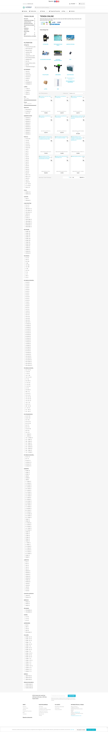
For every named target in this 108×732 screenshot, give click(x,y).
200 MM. (28, 253)
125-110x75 (28, 356)
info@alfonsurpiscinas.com (76, 715)
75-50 (27, 302)
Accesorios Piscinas (28, 23)
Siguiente (82, 177)
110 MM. (28, 245)
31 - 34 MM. (28, 490)
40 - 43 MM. (29, 494)
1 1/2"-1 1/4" (28, 377)
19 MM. (28, 539)
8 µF (27, 154)
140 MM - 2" (28, 667)
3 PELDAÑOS (29, 610)
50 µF (27, 173)
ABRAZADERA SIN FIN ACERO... (62, 171)
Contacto (24, 714)
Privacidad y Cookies (43, 708)
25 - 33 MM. (28, 553)
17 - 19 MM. (28, 481)
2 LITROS (28, 90)
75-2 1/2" (28, 428)
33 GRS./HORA (29, 687)
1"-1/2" (28, 373)
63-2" (27, 427)
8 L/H (27, 620)
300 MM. (28, 134)
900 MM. (28, 132)
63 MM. (28, 240)
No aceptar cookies (81, 729)
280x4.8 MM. (29, 223)
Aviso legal (41, 706)
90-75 (27, 307)
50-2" (27, 425)
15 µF (27, 160)
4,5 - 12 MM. (29, 528)
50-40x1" (28, 460)
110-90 (28, 311)
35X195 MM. (29, 224)
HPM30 (28, 603)
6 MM (27, 476)
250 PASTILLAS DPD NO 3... (46, 131)
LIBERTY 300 (29, 675)
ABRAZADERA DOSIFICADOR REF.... (62, 151)
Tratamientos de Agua (29, 20)
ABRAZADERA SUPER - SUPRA (78, 171)
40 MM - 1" (28, 646)
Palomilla (28, 200)
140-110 (28, 316)
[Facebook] (55, 1)
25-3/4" (28, 418)
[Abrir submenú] (38, 11)
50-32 (27, 295)
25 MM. (28, 233)
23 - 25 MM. (28, 485)
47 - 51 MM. (28, 497)
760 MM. (28, 130)
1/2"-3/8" (28, 389)
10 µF (27, 156)
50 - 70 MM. (29, 517)
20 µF (27, 165)
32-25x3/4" (28, 462)
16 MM (28, 477)
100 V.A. (28, 187)
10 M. (27, 565)
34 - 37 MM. (28, 492)
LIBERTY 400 (29, 677)
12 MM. (28, 519)
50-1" (27, 458)
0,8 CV (27, 178)
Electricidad (26, 31)
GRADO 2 (28, 193)
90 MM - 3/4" (29, 656)
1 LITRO (28, 88)
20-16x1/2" (28, 464)
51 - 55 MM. (28, 499)
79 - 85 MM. (28, 508)
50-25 (27, 293)
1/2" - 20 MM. (29, 445)
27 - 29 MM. (28, 486)
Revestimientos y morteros (30, 36)
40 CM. (28, 217)
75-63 (27, 304)
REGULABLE (29, 632)
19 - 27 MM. (28, 551)
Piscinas (24, 709)
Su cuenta (57, 704)
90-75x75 (28, 350)
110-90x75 (28, 354)
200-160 (28, 322)
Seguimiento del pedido (59, 706)
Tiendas (40, 715)
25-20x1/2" (28, 466)
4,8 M (27, 587)
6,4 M (27, 589)
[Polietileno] (45, 68)
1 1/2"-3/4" (28, 400)
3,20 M (28, 585)
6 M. (27, 561)
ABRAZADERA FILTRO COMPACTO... (78, 151)
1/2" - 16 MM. (29, 443)
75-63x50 (28, 343)
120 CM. (28, 214)
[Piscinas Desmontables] (58, 53)
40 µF (27, 171)
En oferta (28, 111)
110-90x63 (28, 352)
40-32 (27, 289)
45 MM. (28, 472)
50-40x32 (28, 331)
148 (73, 177)
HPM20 (28, 601)
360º (27, 630)
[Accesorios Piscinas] (45, 53)
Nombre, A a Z (77, 93)
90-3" (27, 430)
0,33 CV (28, 145)
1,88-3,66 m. (29, 208)
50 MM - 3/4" (29, 649)
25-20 (27, 282)
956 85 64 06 (30, 3)
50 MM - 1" (28, 651)
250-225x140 (29, 365)
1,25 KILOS (28, 75)
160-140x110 (29, 363)
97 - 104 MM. (29, 513)
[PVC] (70, 53)
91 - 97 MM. (28, 512)
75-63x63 (28, 345)
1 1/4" (27, 266)
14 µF (27, 180)
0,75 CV (28, 138)
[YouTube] (56, 1)
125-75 (28, 314)
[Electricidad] (70, 68)
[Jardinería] (58, 68)
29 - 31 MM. (28, 488)
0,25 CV (28, 147)
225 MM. (28, 578)
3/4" (27, 261)
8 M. (27, 563)
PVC (25, 26)
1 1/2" (27, 265)
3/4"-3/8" (28, 380)
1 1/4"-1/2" (28, 397)
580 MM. (28, 570)
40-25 (27, 287)
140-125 (28, 318)
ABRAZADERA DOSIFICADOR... (46, 151)
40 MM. (28, 236)
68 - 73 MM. (28, 504)
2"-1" (27, 379)
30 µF (27, 169)
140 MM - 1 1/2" (29, 665)
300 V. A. (28, 174)
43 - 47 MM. (28, 495)
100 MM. (28, 576)
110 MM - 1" (28, 658)
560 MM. (28, 126)
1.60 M (28, 583)
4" (27, 274)
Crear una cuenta (58, 709)
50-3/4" (28, 456)
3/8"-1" (28, 391)
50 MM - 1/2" (29, 647)
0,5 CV (28, 144)
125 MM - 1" (28, 664)
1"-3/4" (28, 371)
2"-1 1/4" (28, 382)
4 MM (27, 479)
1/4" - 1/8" (28, 409)
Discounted (29, 109)
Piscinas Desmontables (29, 25)
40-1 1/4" (28, 421)
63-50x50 (28, 340)
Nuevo (28, 113)
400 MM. (28, 117)
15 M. (27, 569)
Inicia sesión (57, 708)
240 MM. (28, 574)
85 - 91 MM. (28, 510)
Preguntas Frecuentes (27, 711)
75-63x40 (28, 341)
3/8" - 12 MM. (29, 450)
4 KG (27, 80)
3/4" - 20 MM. (29, 446)
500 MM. (28, 125)
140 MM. (28, 249)
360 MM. (28, 572)
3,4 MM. (28, 535)
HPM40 (28, 605)
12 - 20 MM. (28, 524)
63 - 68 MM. (29, 503)
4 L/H (27, 618)
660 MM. (28, 128)
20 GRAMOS (29, 82)
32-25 (27, 284)
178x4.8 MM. (29, 221)
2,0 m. (27, 205)
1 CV (27, 140)
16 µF (27, 162)
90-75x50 (28, 347)
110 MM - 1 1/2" (29, 660)
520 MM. (28, 119)
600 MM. (28, 121)
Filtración (26, 18)
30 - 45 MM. (29, 515)
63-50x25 (28, 334)
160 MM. (28, 251)
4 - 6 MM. (28, 542)
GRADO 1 (28, 192)
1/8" (27, 275)
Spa (25, 34)
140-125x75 (28, 358)
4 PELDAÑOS (29, 612)
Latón (25, 33)
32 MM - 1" (28, 642)
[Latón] (45, 82)
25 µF (27, 167)
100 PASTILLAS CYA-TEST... (46, 111)
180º (27, 626)
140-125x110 (29, 359)
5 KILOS (28, 73)
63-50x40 (28, 338)
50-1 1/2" (28, 423)
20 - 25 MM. (29, 530)
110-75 (27, 309)
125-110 (28, 313)
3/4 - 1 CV (28, 183)
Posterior (28, 597)
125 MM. (28, 247)
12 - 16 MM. (28, 522)
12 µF (27, 158)
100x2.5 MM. (29, 219)
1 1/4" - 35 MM (29, 452)
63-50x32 (28, 336)
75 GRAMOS (29, 84)
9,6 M (27, 590)
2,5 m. (27, 207)
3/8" (27, 259)
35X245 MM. (29, 226)
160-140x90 (29, 361)
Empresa (24, 706)
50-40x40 (28, 332)
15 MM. (28, 541)
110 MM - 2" (28, 662)
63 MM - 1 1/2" (29, 653)
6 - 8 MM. (28, 544)
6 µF (27, 153)
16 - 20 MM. (28, 526)
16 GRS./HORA (29, 684)
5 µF (27, 151)
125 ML (27, 92)
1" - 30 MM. (28, 434)
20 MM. (28, 231)
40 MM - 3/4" (29, 644)
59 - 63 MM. (29, 501)
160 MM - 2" (29, 669)
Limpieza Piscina (27, 22)
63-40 (27, 298)
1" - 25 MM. (28, 436)
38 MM (27, 557)
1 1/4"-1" (28, 375)
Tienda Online (29, 16)
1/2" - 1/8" (28, 411)
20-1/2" (28, 416)
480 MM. (28, 123)
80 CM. (28, 216)
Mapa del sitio (41, 714)
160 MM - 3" (29, 671)
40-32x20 (28, 325)
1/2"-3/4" (28, 393)
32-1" (27, 419)
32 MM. (28, 235)
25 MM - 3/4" (29, 637)
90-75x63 (28, 349)
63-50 (28, 300)
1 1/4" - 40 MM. (29, 437)
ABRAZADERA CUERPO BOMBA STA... (78, 131)
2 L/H (27, 616)
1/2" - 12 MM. (29, 439)
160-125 (28, 320)
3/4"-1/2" (28, 370)
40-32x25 (28, 327)
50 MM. (28, 238)
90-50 (27, 305)
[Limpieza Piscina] (70, 37)
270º (27, 628)
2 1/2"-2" (28, 404)
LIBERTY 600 (29, 679)
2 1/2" (27, 270)
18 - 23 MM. (28, 546)
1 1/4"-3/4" (28, 398)
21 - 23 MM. (28, 483)
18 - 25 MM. (28, 550)
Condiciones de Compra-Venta (45, 709)
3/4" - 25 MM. (29, 448)
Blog (23, 712)
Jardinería (26, 29)
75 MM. (28, 242)
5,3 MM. (28, 537)
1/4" (27, 277)
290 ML (28, 94)
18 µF (27, 164)
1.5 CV (27, 142)
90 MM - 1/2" (29, 655)
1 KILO (27, 71)
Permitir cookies (91, 729)
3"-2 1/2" (28, 386)
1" (27, 263)
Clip (27, 198)
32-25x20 (28, 323)
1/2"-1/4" (28, 395)
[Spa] (58, 82)
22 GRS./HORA (29, 686)
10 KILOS (28, 76)
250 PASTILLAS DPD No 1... (62, 111)
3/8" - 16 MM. (29, 441)
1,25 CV (28, 182)
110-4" (27, 432)
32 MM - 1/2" (29, 638)
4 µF (27, 149)
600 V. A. (28, 176)
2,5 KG (28, 78)
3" (27, 272)
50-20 (27, 291)
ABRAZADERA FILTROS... (45, 171)
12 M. (27, 567)
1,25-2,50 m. (29, 212)
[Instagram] (58, 1)
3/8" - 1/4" (28, 406)
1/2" (27, 257)
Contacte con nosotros (43, 712)
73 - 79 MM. (28, 506)
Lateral (28, 595)
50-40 (28, 296)
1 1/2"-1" (28, 402)
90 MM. (28, 244)
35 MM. (28, 555)
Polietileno (26, 28)
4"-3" (27, 388)
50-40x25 (28, 329)
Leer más (72, 729)
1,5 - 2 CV (28, 185)
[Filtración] (45, 37)
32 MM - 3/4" (29, 640)
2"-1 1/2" (28, 384)
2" (27, 268)
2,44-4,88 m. (29, 210)
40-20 (27, 286)
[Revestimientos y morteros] (70, 78)
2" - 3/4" (28, 407)
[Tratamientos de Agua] (58, 37)
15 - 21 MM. (28, 548)
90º (27, 625)
